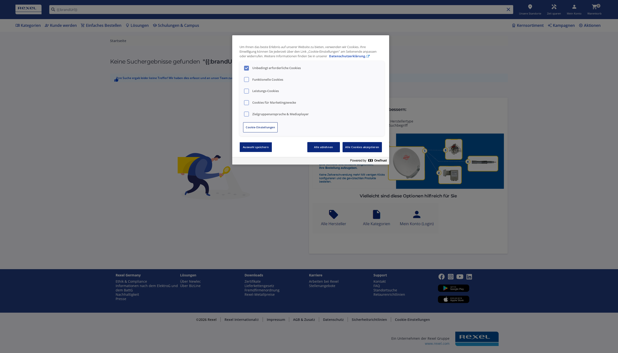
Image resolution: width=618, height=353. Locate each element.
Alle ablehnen (323, 147)
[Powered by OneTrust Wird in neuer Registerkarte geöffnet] (368, 161)
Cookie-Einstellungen (260, 127)
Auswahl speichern (256, 147)
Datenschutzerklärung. (347, 56)
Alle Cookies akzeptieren (362, 147)
